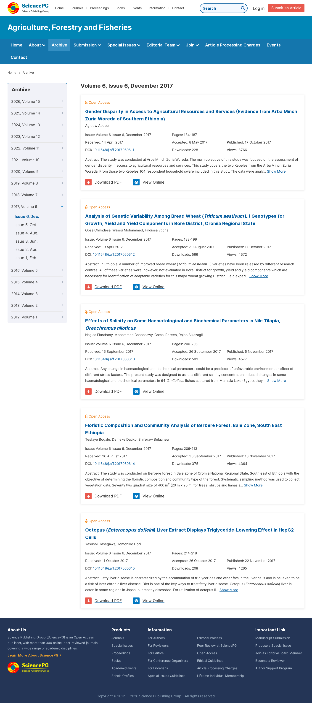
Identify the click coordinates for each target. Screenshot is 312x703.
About (35, 45)
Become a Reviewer (270, 660)
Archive (59, 45)
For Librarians (158, 668)
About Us (17, 629)
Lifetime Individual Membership (220, 676)
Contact (178, 8)
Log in (259, 8)
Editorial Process (209, 638)
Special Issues (122, 45)
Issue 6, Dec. (27, 216)
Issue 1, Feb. (26, 257)
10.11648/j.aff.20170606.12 (114, 254)
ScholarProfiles (122, 676)
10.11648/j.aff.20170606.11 (113, 150)
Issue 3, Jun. (26, 241)
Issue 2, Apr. (26, 249)
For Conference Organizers (168, 660)
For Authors (156, 638)
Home (59, 8)
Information (156, 8)
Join (191, 45)
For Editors (156, 653)
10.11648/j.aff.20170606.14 (114, 464)
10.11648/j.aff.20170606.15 (114, 568)
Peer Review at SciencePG (217, 645)
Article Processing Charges (232, 45)
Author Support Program (273, 668)
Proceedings (99, 8)
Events (137, 8)
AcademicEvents (123, 668)
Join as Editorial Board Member (278, 653)
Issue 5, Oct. (26, 225)
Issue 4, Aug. (26, 233)
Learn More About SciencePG (33, 655)
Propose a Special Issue (273, 645)
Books (120, 8)
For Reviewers (158, 645)
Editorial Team (161, 45)
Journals (77, 8)
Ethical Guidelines (210, 660)
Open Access (207, 653)
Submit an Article (286, 8)
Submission (86, 45)
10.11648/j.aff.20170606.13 (114, 359)
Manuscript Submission (272, 638)
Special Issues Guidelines (166, 676)
